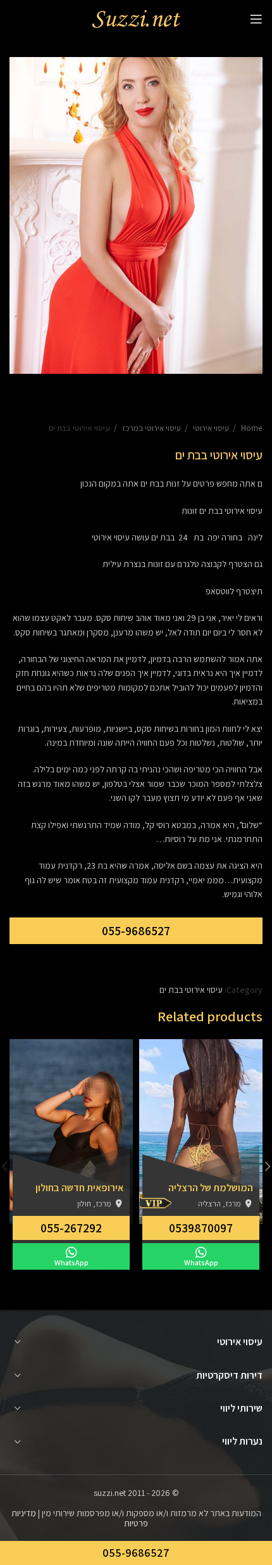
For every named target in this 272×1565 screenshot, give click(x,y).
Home (251, 427)
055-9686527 (136, 931)
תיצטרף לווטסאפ (234, 591)
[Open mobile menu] (256, 19)
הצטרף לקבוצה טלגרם (214, 564)
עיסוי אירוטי (210, 427)
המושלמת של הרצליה (210, 1188)
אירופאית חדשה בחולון (79, 1188)
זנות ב (169, 483)
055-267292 (71, 1228)
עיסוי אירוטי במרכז (150, 427)
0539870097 (201, 1228)
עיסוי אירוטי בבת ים (79, 427)
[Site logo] (136, 18)
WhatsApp (201, 1262)
